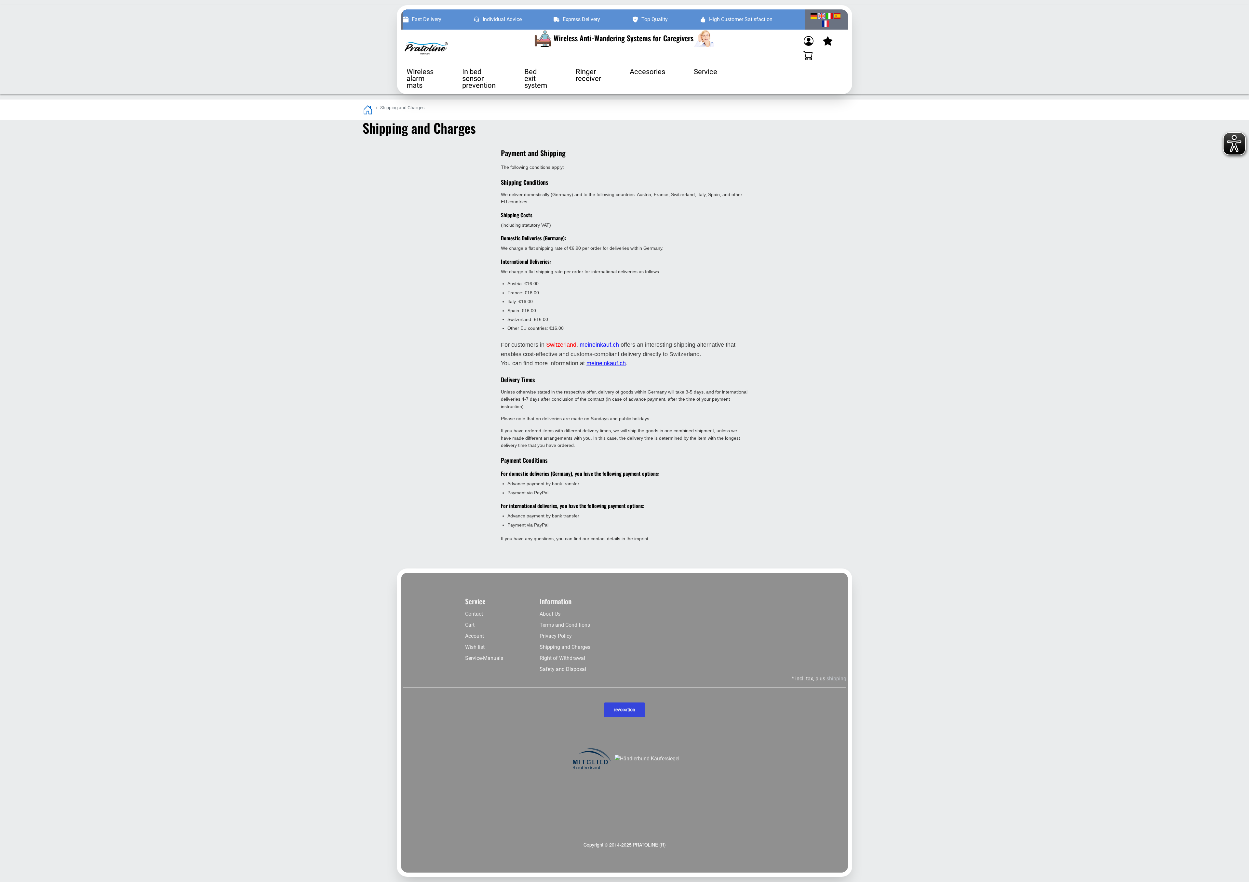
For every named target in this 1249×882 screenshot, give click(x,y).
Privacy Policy (556, 636)
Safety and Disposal (563, 669)
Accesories (647, 71)
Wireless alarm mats (420, 78)
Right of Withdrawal (562, 658)
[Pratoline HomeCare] (426, 48)
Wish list (475, 647)
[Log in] (808, 41)
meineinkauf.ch (599, 344)
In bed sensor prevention (479, 78)
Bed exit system (535, 78)
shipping (836, 678)
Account (474, 636)
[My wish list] (828, 41)
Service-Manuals (484, 658)
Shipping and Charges (565, 647)
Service (705, 71)
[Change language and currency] (826, 19)
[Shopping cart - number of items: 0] (808, 55)
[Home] (368, 109)
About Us (550, 614)
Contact (474, 614)
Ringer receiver (588, 75)
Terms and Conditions (565, 625)
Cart (470, 625)
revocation (624, 709)
